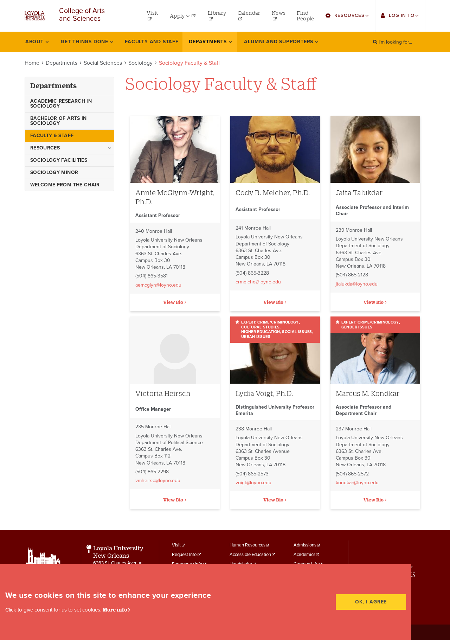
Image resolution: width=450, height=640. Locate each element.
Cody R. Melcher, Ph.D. (273, 192)
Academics (304, 554)
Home (32, 62)
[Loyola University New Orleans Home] (35, 16)
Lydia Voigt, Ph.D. (264, 393)
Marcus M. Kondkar (368, 393)
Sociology (140, 62)
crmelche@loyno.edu (258, 282)
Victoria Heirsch (163, 393)
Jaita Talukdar (359, 192)
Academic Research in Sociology (61, 103)
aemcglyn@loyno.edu (158, 285)
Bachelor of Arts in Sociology (58, 120)
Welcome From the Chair (65, 185)
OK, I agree (371, 602)
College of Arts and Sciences (82, 15)
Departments (61, 62)
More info (115, 609)
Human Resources (247, 545)
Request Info (184, 554)
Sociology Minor (54, 172)
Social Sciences (103, 62)
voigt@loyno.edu (253, 483)
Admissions (305, 545)
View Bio (173, 302)
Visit (176, 545)
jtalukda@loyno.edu (357, 284)
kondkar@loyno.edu (357, 483)
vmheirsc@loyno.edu (157, 481)
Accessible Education (250, 554)
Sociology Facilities (58, 160)
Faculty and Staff (152, 42)
